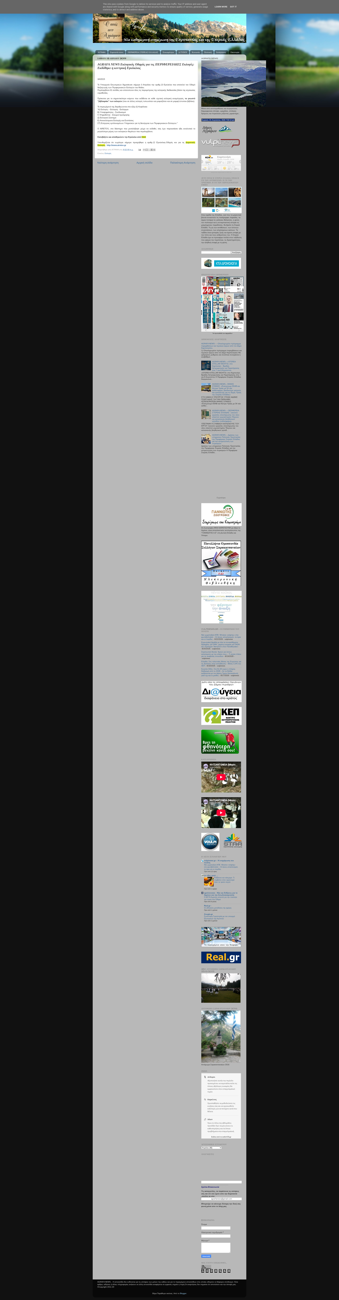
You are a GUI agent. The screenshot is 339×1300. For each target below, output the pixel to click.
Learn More (221, 7)
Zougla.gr (208, 914)
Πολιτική (208, 52)
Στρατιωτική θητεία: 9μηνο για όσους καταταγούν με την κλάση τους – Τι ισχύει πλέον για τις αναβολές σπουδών (221, 654)
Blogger (183, 1293)
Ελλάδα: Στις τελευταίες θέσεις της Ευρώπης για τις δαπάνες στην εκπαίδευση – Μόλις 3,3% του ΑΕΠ (221, 664)
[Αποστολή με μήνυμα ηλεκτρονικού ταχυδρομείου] (144, 149)
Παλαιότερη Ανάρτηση (182, 162)
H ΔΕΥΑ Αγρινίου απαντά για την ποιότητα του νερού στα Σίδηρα (220, 898)
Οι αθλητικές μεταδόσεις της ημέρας (217, 908)
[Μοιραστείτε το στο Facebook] (151, 149)
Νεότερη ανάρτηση (108, 162)
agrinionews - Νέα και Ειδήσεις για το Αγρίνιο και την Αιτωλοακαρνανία (221, 894)
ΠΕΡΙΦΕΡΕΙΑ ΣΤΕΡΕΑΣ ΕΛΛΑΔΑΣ (143, 52)
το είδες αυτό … (211, 876)
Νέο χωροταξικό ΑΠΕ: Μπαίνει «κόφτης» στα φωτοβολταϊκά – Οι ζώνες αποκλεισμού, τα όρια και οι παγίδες (221, 637)
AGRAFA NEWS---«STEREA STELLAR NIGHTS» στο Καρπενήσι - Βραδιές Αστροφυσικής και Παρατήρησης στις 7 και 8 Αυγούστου (225, 366)
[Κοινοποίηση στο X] (149, 149)
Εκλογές (108, 153)
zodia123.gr (226, 1137)
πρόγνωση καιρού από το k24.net (221, 172)
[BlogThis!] (146, 149)
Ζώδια (213, 1137)
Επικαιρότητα (168, 52)
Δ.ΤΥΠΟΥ (183, 52)
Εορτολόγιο (221, 498)
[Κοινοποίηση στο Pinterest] (154, 149)
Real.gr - (208, 906)
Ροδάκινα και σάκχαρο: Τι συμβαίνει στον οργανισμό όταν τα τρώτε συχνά (224, 880)
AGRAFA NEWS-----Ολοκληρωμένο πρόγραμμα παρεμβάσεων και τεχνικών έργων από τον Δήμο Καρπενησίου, (221, 346)
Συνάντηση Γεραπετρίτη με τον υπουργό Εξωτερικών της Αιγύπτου (219, 917)
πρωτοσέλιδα (218, 333)
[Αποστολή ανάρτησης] (139, 150)
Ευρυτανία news (116, 52)
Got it (233, 7)
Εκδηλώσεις (221, 52)
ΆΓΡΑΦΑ (102, 52)
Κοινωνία (196, 52)
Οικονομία (235, 52)
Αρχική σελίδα (144, 162)
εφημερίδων (228, 333)
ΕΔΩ (144, 137)
